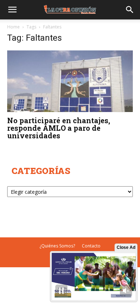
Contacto (91, 246)
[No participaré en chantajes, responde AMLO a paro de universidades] (70, 81)
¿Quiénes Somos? (57, 246)
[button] (12, 9)
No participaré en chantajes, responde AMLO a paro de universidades (58, 128)
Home (13, 27)
